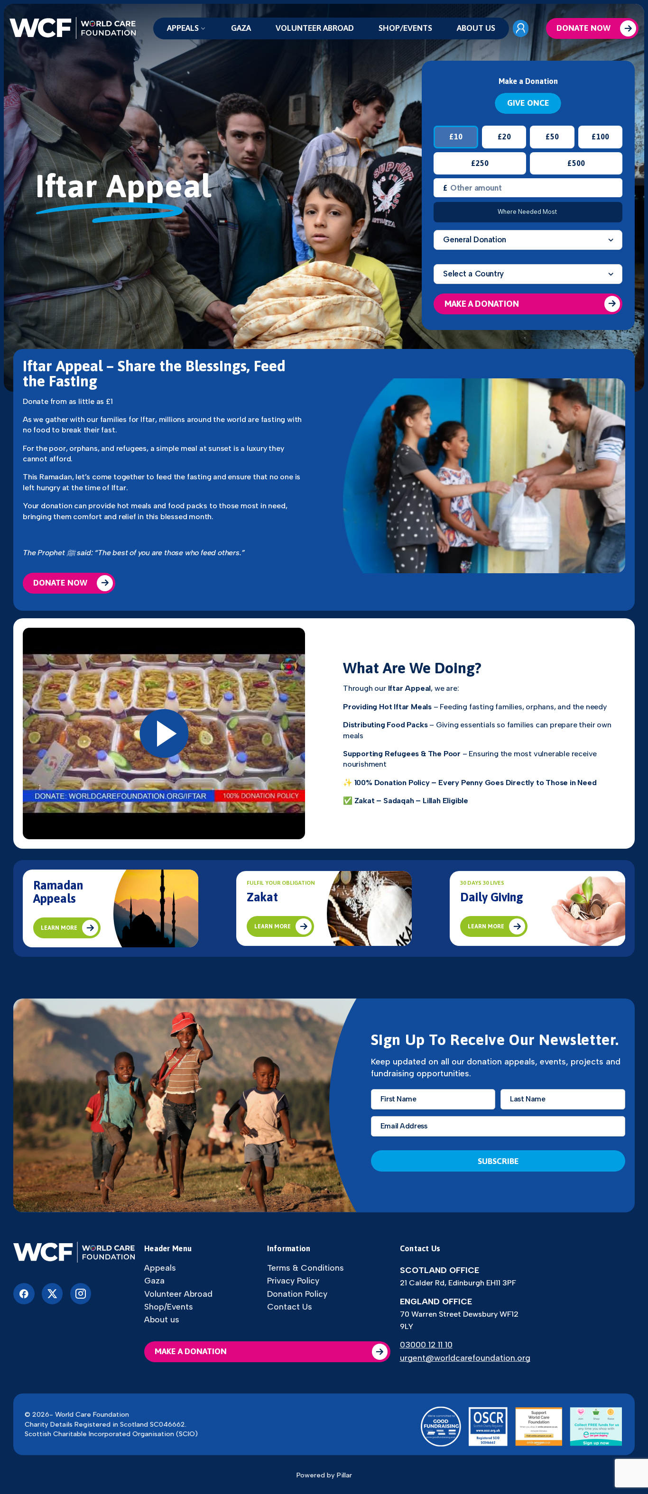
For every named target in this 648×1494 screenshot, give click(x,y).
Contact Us (289, 1306)
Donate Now (583, 28)
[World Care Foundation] (74, 1253)
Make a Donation (481, 304)
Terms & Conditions (305, 1268)
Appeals (183, 28)
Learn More (59, 928)
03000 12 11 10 (426, 1344)
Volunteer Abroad (315, 28)
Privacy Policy (293, 1280)
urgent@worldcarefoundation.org (465, 1358)
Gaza (241, 28)
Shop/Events (405, 28)
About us (476, 28)
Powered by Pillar (324, 1475)
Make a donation (191, 1351)
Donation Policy (297, 1294)
